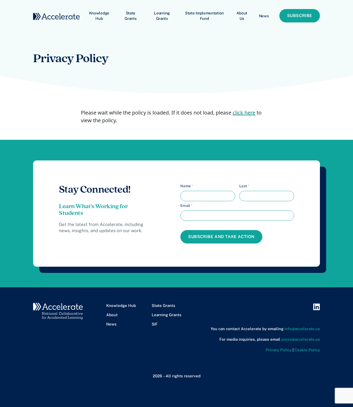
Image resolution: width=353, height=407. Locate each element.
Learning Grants (162, 16)
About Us (242, 16)
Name (186, 186)
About (112, 315)
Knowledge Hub (99, 16)
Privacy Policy (278, 350)
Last (244, 186)
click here (244, 112)
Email (186, 206)
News (264, 16)
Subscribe (299, 15)
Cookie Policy (307, 350)
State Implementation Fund (204, 16)
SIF (155, 324)
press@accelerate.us (300, 339)
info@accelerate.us (302, 329)
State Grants (130, 16)
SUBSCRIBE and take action (221, 236)
